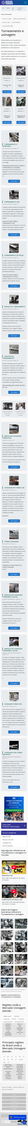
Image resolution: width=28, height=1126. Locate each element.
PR (19, 1056)
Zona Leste (21, 1019)
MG (8, 1056)
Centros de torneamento (19, 18)
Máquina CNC (6, 836)
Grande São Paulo (8, 1021)
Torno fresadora (16, 22)
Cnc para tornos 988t (7, 26)
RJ (4, 1056)
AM (4, 1062)
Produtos (14, 1098)
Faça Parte (14, 1108)
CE (15, 1059)
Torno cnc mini (6, 22)
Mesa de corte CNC (8, 840)
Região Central (7, 1016)
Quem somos (14, 1101)
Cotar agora (7, 92)
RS (4, 1059)
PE (8, 1059)
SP (16, 1056)
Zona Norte (16, 1016)
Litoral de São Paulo (19, 1021)
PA (8, 1062)
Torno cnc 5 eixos (6, 18)
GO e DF (21, 1059)
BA (12, 1059)
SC (23, 1056)
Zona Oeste (6, 1019)
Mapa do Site (14, 1105)
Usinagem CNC (6, 843)
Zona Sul (14, 1019)
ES (12, 1056)
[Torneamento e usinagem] (7, 71)
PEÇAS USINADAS (7, 846)
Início (14, 1094)
